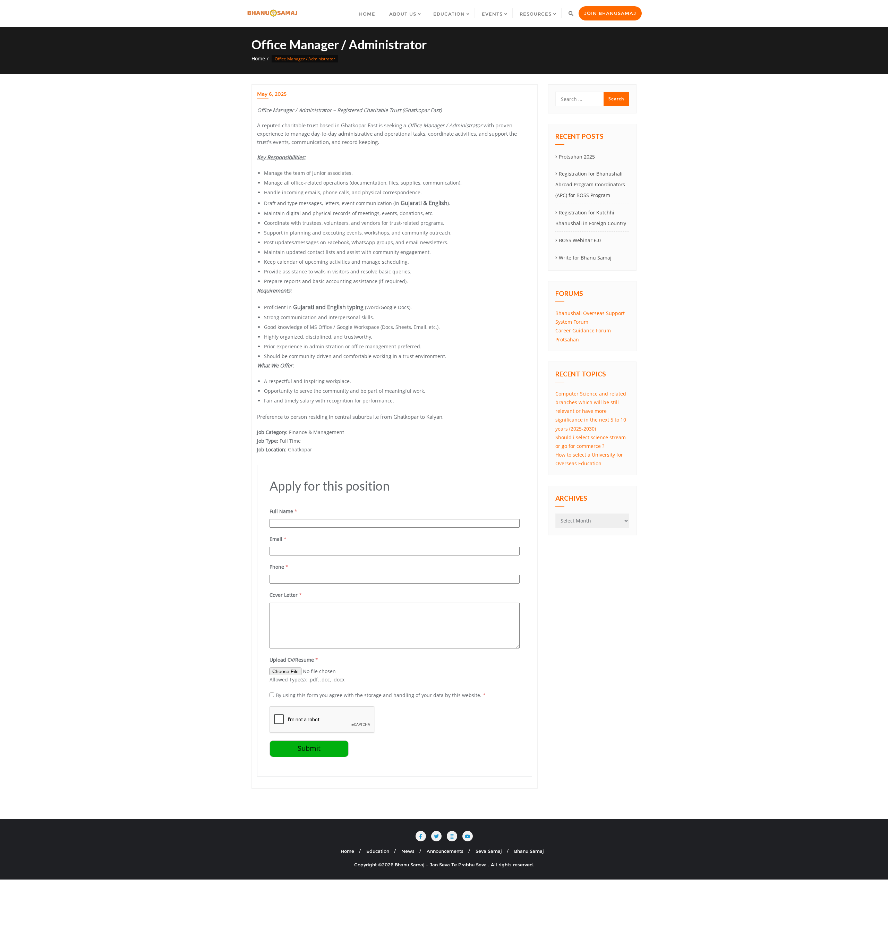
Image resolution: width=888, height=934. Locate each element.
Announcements (445, 851)
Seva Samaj (489, 851)
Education (377, 851)
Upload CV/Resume (294, 659)
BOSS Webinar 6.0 (580, 240)
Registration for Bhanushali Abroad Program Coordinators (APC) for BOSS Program (590, 184)
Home (258, 58)
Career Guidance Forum (583, 330)
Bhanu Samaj (529, 851)
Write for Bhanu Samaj (585, 257)
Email (278, 539)
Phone (279, 566)
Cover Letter (286, 595)
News (408, 851)
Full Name (283, 511)
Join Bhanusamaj (610, 13)
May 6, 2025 (272, 94)
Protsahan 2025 (577, 156)
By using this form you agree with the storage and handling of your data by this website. (381, 695)
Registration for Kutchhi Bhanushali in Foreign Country (590, 218)
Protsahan (567, 339)
